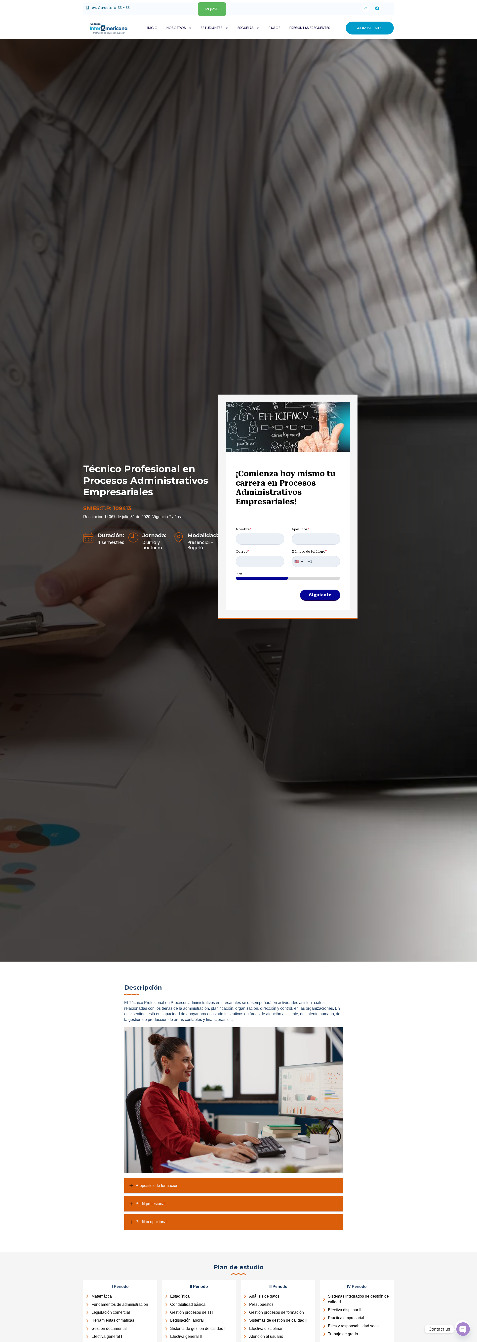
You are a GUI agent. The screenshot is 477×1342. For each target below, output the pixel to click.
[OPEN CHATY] (463, 1329)
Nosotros (176, 27)
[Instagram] (365, 8)
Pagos (274, 27)
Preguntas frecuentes (309, 27)
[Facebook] (377, 8)
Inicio (152, 27)
